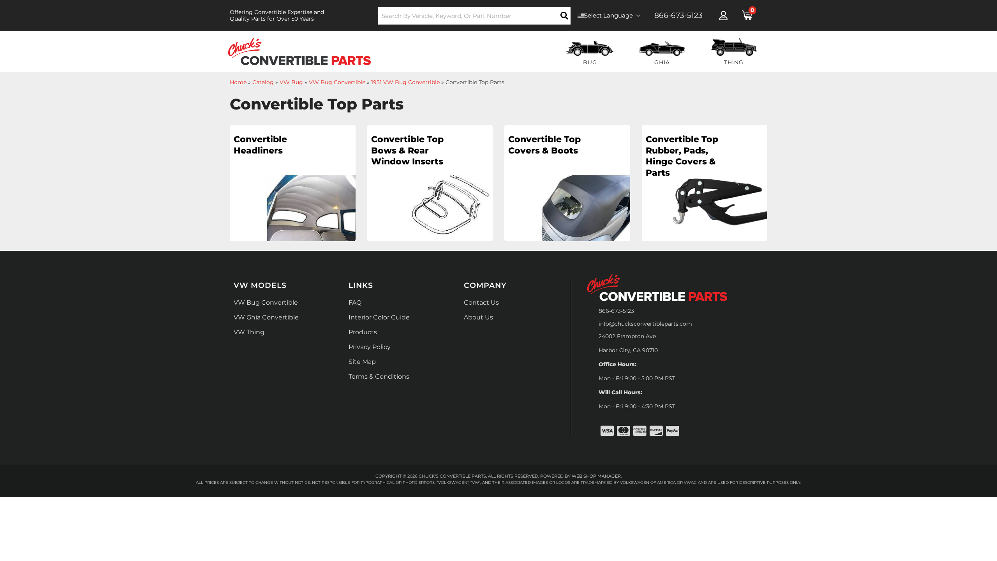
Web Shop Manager (596, 476)
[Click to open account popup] (723, 15)
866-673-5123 (616, 310)
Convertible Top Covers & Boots (544, 145)
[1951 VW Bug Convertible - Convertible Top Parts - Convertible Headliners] (293, 186)
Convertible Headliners (260, 145)
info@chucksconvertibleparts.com (645, 323)
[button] (474, 16)
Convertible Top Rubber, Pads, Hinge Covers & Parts (682, 156)
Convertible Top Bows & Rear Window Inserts (407, 150)
